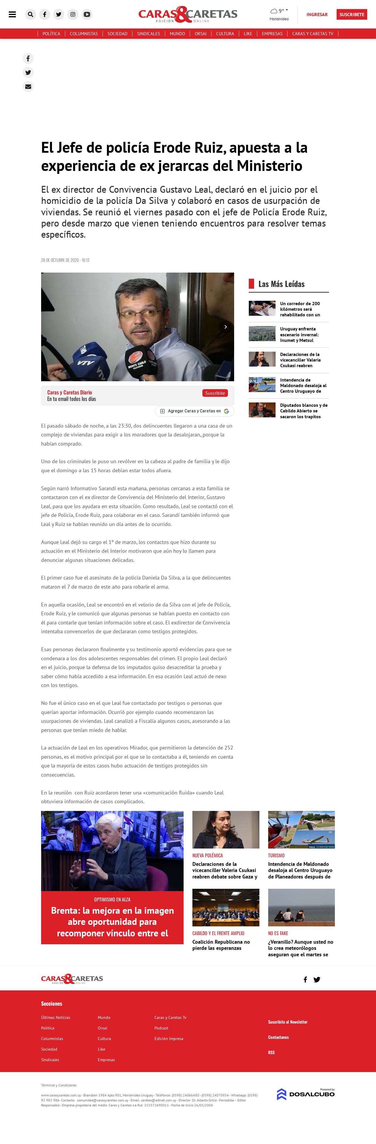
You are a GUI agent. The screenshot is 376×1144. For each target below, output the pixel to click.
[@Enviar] (28, 86)
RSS (271, 1052)
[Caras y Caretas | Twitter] (58, 14)
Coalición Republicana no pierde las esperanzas (221, 945)
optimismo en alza (112, 899)
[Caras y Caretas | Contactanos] (328, 978)
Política (51, 33)
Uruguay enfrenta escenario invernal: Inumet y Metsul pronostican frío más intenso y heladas (301, 340)
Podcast (161, 1028)
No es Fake (278, 933)
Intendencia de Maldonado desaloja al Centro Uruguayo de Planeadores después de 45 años (303, 391)
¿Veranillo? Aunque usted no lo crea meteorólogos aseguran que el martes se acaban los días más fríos (300, 951)
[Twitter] (28, 72)
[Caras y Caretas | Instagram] (72, 14)
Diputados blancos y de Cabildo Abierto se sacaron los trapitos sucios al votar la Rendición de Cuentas (304, 416)
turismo (276, 855)
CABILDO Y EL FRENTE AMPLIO (218, 933)
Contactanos (278, 1037)
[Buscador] (30, 14)
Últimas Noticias (55, 1017)
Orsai (201, 33)
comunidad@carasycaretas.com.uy (102, 1100)
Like (248, 33)
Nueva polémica (207, 855)
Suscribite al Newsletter (288, 1022)
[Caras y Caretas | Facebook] (44, 14)
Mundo (177, 33)
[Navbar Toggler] (17, 14)
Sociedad (117, 33)
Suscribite (215, 393)
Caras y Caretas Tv (312, 33)
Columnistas (84, 33)
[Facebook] (28, 58)
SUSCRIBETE (352, 14)
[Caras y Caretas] (72, 984)
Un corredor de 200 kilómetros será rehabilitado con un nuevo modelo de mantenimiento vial (300, 314)
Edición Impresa (169, 1038)
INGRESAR (317, 14)
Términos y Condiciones (58, 1085)
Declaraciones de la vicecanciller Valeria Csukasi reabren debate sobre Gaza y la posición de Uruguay (303, 365)
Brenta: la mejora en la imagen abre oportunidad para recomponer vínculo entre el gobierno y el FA (112, 927)
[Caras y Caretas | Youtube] (87, 14)
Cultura (225, 33)
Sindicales (148, 33)
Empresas (272, 33)
